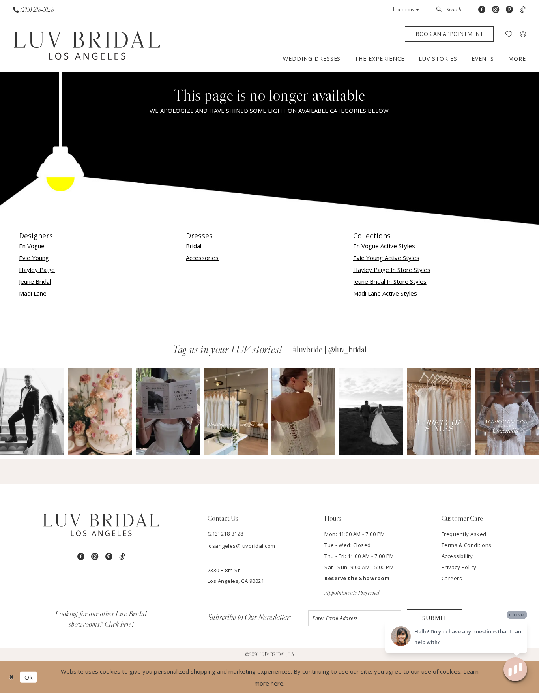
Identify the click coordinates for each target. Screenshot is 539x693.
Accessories (202, 258)
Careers (452, 578)
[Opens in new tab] (32, 411)
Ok (28, 677)
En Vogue (32, 246)
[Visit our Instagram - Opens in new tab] (496, 10)
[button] (406, 9)
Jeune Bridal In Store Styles (390, 281)
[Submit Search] (441, 9)
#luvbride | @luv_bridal (330, 350)
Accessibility (457, 556)
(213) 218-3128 (225, 533)
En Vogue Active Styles (384, 246)
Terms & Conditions (467, 545)
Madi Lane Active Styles (385, 293)
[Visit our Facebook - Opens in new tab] (482, 10)
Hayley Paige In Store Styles (391, 269)
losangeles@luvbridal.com (241, 545)
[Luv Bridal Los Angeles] (87, 46)
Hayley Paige (37, 269)
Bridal (193, 246)
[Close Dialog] (12, 677)
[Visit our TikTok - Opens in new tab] (522, 10)
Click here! (119, 624)
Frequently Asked (464, 534)
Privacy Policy (459, 567)
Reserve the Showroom (356, 578)
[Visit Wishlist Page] (509, 34)
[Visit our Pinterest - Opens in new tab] (509, 10)
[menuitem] (34, 10)
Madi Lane (33, 293)
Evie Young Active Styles (386, 258)
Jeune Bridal (35, 281)
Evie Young (34, 258)
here (277, 683)
